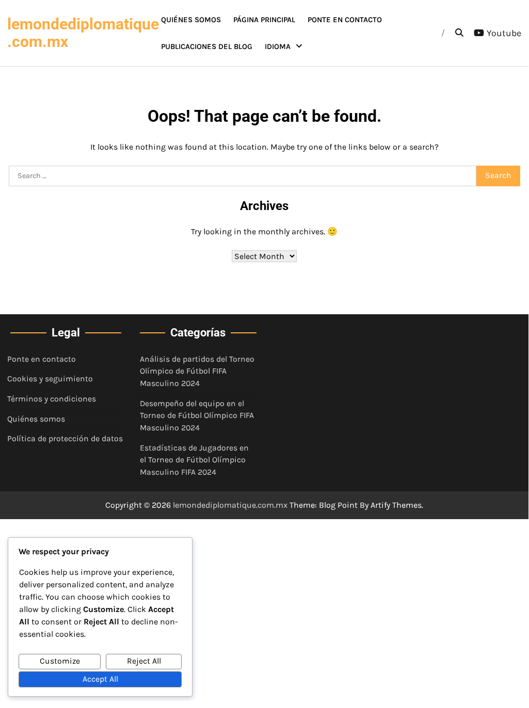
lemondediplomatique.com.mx (83, 33)
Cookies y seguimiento (50, 378)
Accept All (100, 679)
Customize (60, 661)
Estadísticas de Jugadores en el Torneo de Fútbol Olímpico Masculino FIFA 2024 (194, 460)
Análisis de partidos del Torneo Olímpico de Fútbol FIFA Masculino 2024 (197, 371)
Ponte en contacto (345, 19)
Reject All (144, 661)
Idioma (278, 46)
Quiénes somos (191, 19)
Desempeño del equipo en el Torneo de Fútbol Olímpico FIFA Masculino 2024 (197, 415)
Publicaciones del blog (206, 46)
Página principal (264, 19)
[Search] (459, 33)
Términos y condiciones (51, 399)
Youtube (504, 33)
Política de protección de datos (65, 438)
